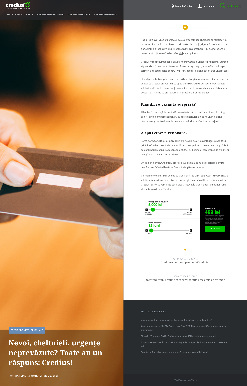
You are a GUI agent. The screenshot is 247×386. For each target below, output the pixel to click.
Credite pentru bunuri (105, 14)
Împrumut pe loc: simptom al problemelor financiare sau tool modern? (176, 320)
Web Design (179, 380)
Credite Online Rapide (79, 14)
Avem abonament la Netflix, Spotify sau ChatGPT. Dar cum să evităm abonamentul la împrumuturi (183, 328)
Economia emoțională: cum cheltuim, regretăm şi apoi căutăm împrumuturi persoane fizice (184, 344)
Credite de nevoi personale (19, 14)
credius (22, 375)
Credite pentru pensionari (50, 14)
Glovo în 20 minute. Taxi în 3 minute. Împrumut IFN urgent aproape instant (178, 336)
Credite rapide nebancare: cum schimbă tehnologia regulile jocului (174, 352)
